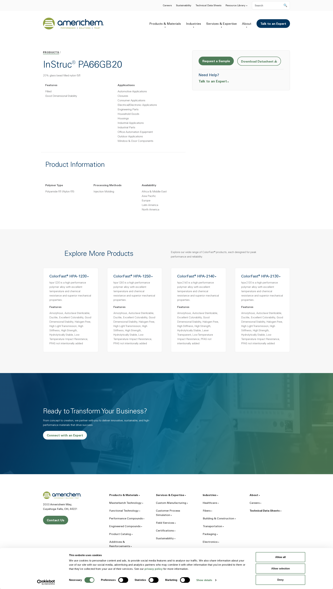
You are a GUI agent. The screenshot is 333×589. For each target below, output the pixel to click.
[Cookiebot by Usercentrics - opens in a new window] (46, 582)
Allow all (280, 557)
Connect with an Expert (65, 435)
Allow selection (280, 568)
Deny (280, 579)
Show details (204, 580)
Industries (193, 24)
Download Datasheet (261, 61)
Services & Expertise (221, 24)
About (246, 24)
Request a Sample (216, 61)
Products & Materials (165, 24)
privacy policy (153, 568)
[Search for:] (271, 5)
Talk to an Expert (273, 24)
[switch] (123, 580)
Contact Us (55, 520)
